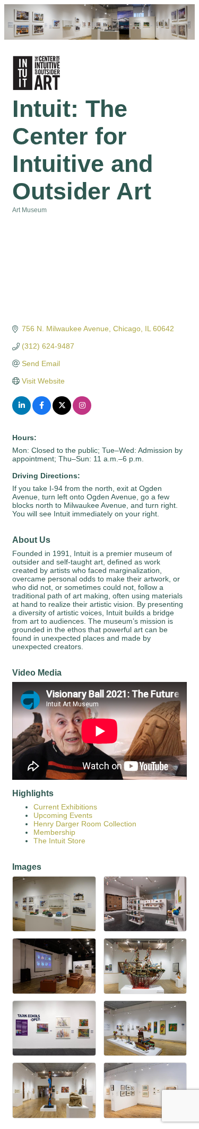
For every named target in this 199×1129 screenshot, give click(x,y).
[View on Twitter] (62, 412)
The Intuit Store (59, 840)
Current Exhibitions (65, 807)
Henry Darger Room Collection (84, 824)
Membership (54, 832)
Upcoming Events (62, 815)
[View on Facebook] (41, 412)
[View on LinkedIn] (21, 412)
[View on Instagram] (82, 412)
